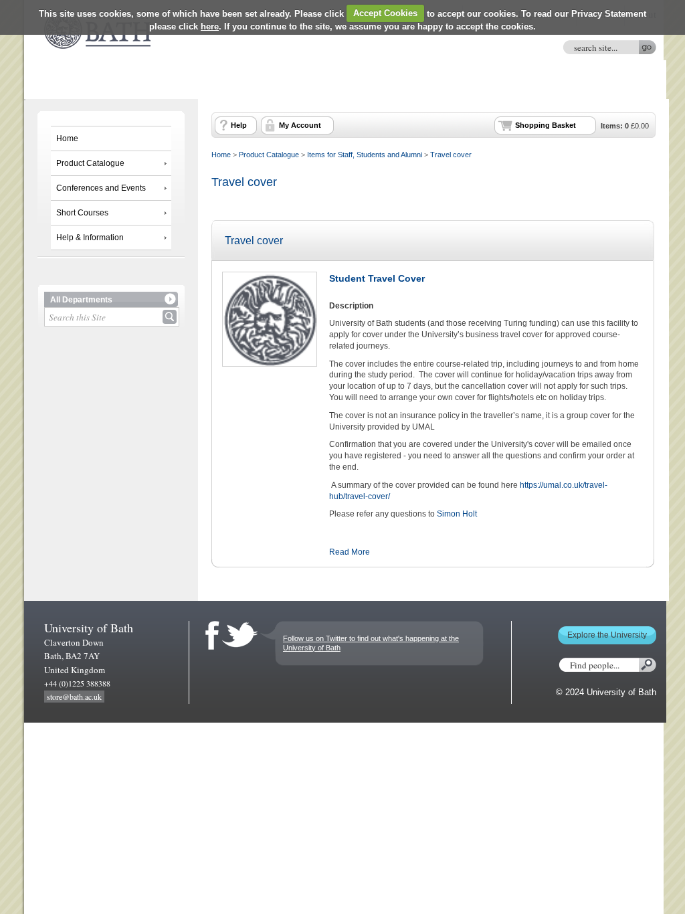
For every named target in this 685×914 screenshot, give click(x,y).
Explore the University (607, 635)
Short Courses (82, 212)
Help (239, 125)
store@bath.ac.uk (74, 696)
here (210, 26)
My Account (300, 125)
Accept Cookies (385, 13)
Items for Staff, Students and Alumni (364, 155)
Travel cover (451, 155)
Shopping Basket (545, 125)
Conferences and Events (101, 188)
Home (67, 138)
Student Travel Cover (377, 278)
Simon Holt (457, 514)
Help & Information (90, 237)
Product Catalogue (90, 163)
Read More (349, 552)
